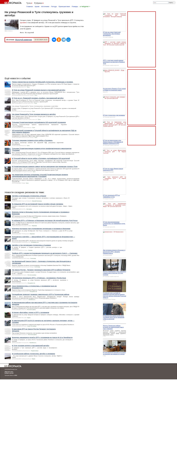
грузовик (23, 22)
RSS (16, 375)
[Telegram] (63, 39)
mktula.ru (10, 31)
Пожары (75, 6)
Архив (37, 6)
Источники (45, 6)
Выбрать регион (9, 373)
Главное (29, 6)
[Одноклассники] (59, 39)
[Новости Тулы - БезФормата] (11, 2)
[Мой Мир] (68, 39)
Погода (54, 6)
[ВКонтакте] (54, 39)
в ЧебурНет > (85, 6)
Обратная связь (9, 371)
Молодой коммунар (23, 40)
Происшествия (64, 6)
